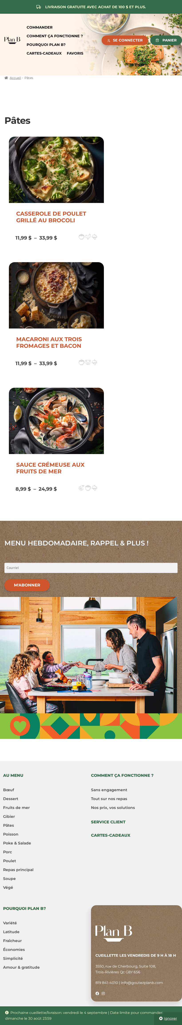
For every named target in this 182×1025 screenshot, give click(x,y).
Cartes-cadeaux (44, 53)
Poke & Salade (17, 843)
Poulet (9, 861)
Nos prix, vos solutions (113, 807)
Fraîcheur (12, 940)
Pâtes (8, 825)
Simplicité (13, 958)
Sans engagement (109, 790)
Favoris (75, 53)
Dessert (10, 799)
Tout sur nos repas (109, 799)
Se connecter (128, 40)
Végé (8, 887)
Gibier (9, 816)
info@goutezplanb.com (142, 983)
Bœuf (8, 790)
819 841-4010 (106, 983)
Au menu (13, 775)
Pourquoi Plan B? (46, 45)
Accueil (15, 78)
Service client (108, 822)
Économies (14, 949)
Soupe (9, 878)
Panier (169, 40)
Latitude (11, 932)
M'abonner (27, 585)
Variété (10, 923)
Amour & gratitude (21, 967)
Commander (40, 27)
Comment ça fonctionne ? (55, 36)
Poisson (10, 834)
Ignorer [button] (170, 1018)
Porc (7, 852)
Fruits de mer (16, 807)
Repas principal (18, 870)
